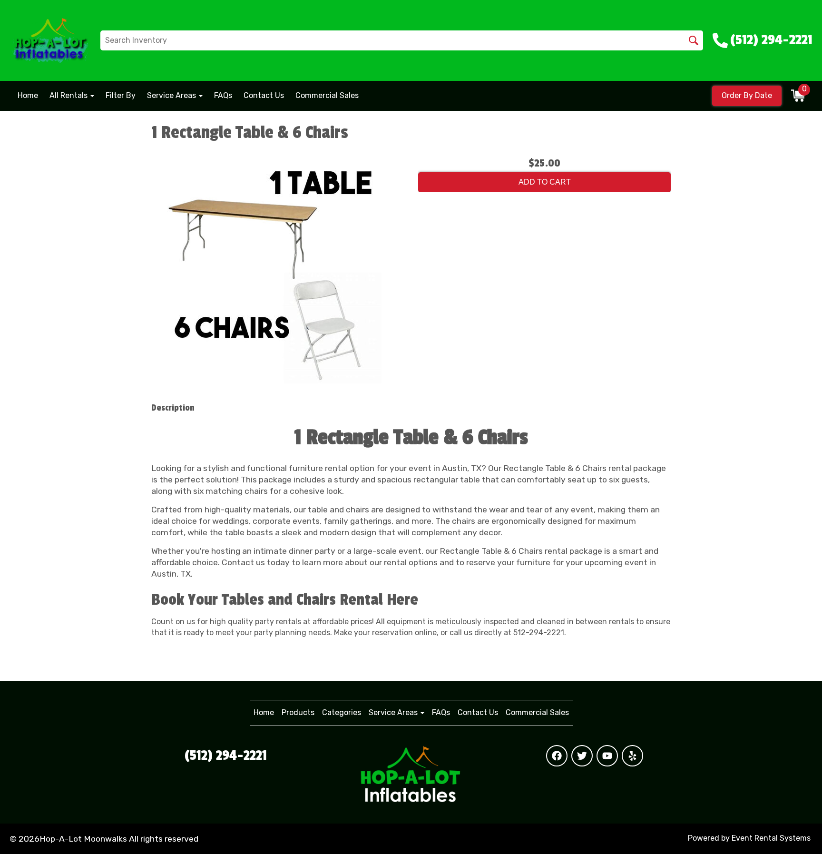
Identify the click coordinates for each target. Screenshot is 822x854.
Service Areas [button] (172, 95)
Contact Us (264, 95)
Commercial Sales (327, 95)
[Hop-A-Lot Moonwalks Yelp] (632, 755)
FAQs (223, 95)
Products (298, 712)
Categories (341, 712)
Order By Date (747, 95)
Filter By (121, 95)
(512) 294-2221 (226, 755)
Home (28, 95)
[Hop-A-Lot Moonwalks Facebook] (557, 755)
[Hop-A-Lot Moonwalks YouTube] (607, 755)
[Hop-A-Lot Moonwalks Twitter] (582, 755)
